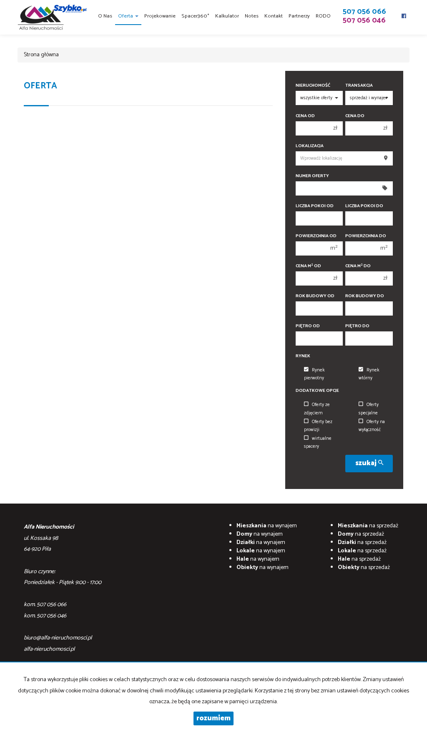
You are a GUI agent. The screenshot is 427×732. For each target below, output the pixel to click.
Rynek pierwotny (314, 374)
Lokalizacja (310, 146)
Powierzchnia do (365, 236)
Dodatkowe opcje (317, 391)
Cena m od (308, 266)
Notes (252, 16)
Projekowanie (160, 16)
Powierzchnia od (316, 236)
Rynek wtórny (369, 374)
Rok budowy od (315, 296)
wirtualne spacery (318, 442)
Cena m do (358, 266)
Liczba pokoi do (364, 206)
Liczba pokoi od (315, 206)
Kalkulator (227, 16)
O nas (105, 16)
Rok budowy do (364, 296)
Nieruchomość (313, 86)
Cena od (305, 116)
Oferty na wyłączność (372, 426)
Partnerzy (299, 16)
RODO (323, 16)
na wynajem (266, 526)
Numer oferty (312, 176)
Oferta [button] (126, 16)
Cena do (354, 116)
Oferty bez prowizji (318, 426)
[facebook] (404, 13)
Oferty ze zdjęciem (317, 408)
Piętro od (308, 326)
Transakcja (359, 86)
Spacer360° (195, 16)
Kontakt (273, 16)
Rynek (303, 356)
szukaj (366, 463)
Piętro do (357, 326)
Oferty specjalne (369, 408)
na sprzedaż (368, 526)
